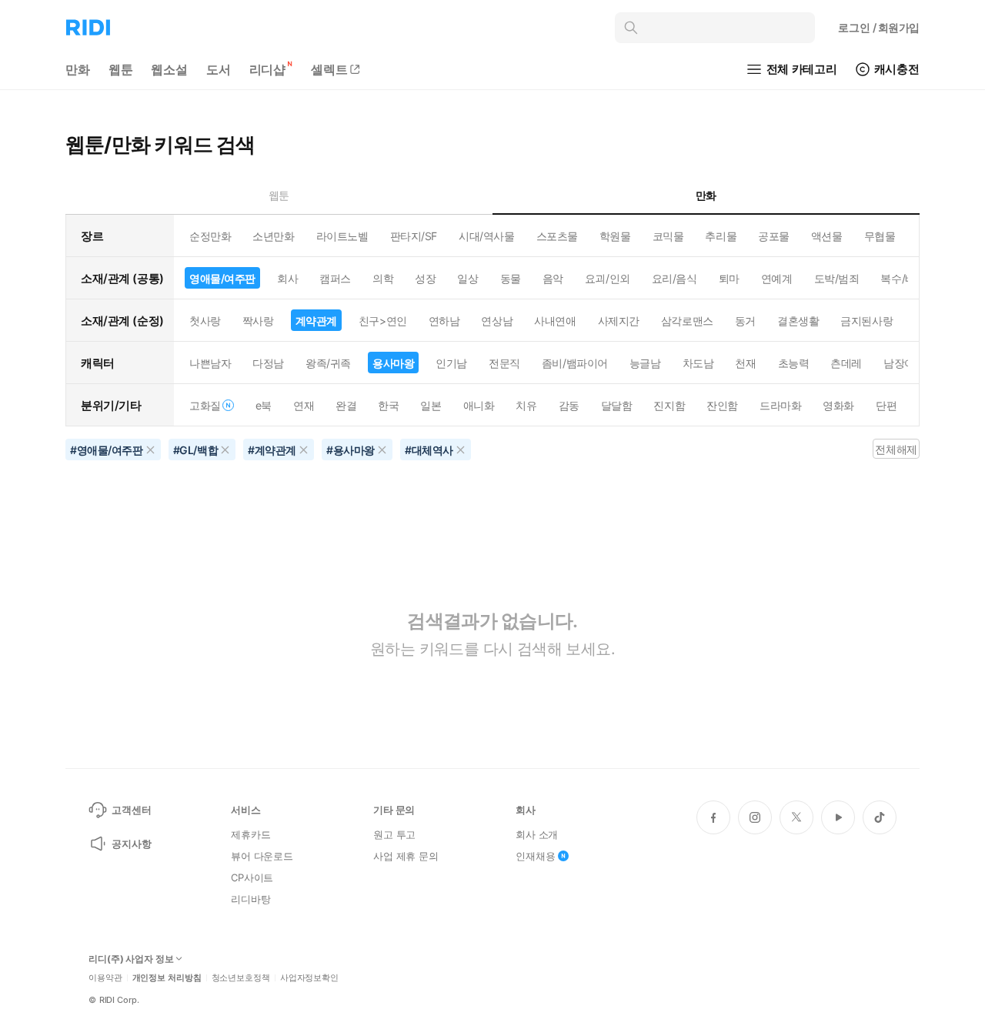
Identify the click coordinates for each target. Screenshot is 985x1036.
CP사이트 (252, 877)
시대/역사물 (486, 235)
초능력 (794, 362)
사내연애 (555, 320)
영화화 (838, 405)
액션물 (827, 235)
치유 (526, 405)
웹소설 (169, 69)
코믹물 (668, 235)
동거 (745, 320)
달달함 (617, 405)
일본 (430, 405)
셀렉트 (329, 69)
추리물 (720, 235)
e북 (263, 405)
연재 (303, 405)
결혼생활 (798, 320)
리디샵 (267, 69)
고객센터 (131, 810)
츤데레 (846, 362)
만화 (77, 69)
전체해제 (896, 449)
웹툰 (121, 69)
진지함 (669, 405)
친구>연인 (383, 320)
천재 (745, 362)
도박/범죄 (837, 278)
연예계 (777, 278)
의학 (382, 278)
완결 (346, 405)
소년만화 (273, 235)
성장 (425, 278)
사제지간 (618, 320)
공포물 (774, 235)
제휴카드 (250, 834)
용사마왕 (393, 362)
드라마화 (780, 405)
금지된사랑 (866, 320)
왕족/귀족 (328, 362)
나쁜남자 (210, 362)
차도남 (698, 362)
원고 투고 (394, 834)
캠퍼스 (335, 278)
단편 (886, 405)
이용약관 (105, 978)
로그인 (879, 27)
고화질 (205, 405)
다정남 (268, 362)
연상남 (497, 320)
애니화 (479, 405)
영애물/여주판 (222, 278)
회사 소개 (537, 834)
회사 (287, 278)
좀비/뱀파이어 (575, 362)
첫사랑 (205, 320)
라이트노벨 (342, 235)
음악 (553, 278)
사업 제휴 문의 (406, 856)
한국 (388, 405)
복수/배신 (903, 278)
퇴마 (729, 278)
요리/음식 (674, 278)
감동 (569, 405)
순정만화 (210, 235)
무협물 (880, 235)
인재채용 (535, 856)
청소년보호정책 (241, 978)
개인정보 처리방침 (167, 978)
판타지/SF (413, 235)
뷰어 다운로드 (262, 856)
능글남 (645, 362)
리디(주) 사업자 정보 (131, 959)
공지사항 (131, 843)
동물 (510, 278)
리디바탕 (250, 899)
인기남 (451, 362)
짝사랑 (258, 320)
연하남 (444, 320)
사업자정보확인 (309, 978)
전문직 (504, 362)
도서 (218, 69)
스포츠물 (557, 235)
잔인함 (722, 405)
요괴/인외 (607, 278)
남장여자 (904, 362)
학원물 (615, 235)
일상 (467, 278)
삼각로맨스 (687, 320)
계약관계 (316, 320)
